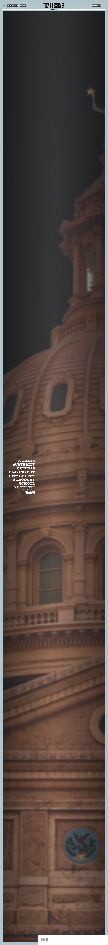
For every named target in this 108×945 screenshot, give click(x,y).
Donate (22, 5)
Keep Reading (31, 493)
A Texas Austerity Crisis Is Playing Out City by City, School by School (22, 472)
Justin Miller (30, 491)
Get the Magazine (13, 5)
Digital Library (96, 5)
